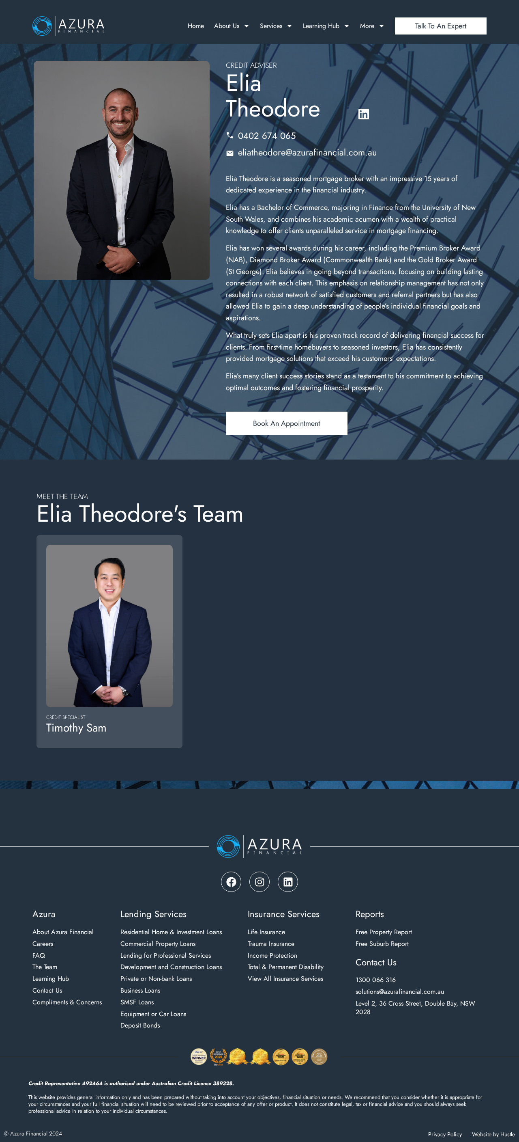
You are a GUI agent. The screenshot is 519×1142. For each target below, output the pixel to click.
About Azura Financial (63, 932)
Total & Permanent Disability (286, 967)
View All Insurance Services (285, 979)
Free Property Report (384, 932)
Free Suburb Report (382, 944)
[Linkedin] (288, 882)
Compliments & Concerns (67, 1002)
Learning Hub (321, 26)
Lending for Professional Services (165, 956)
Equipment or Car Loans (153, 1014)
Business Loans (140, 991)
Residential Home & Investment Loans (171, 932)
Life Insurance (266, 932)
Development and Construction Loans (171, 967)
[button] (286, 423)
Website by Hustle (493, 1134)
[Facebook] (231, 882)
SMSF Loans (137, 1002)
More (367, 26)
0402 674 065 (267, 135)
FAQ (38, 956)
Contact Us (47, 991)
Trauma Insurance (271, 944)
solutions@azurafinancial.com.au (400, 992)
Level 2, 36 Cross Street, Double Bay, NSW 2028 (415, 1008)
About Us (226, 26)
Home (196, 26)
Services (271, 26)
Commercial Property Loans (157, 944)
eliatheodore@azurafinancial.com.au (307, 152)
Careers (42, 944)
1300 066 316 (376, 980)
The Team (44, 967)
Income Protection (272, 956)
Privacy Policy (445, 1134)
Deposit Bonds (140, 1025)
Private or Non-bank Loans (156, 979)
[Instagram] (259, 882)
